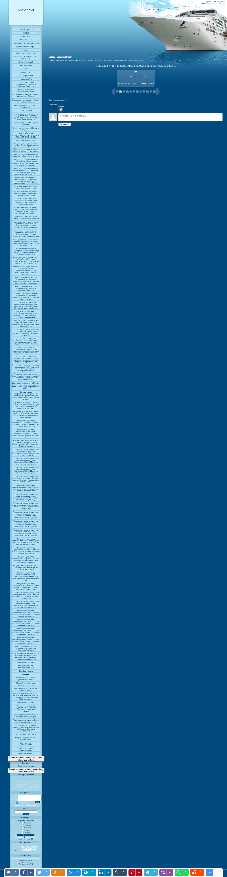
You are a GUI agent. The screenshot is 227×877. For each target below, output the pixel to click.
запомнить (22, 802)
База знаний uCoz (29, 850)
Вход (70, 57)
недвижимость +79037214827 (26, 778)
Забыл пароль (20, 805)
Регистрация (32, 805)
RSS (223, 3)
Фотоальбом (62, 60)
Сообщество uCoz (29, 849)
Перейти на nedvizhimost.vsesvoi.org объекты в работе (26, 758)
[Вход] (60, 109)
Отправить (64, 124)
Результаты (19, 837)
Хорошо (28, 825)
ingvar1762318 (147, 83)
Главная (52, 57)
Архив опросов (31, 837)
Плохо (27, 830)
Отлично (27, 823)
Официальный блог (29, 847)
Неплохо (27, 828)
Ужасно (28, 833)
